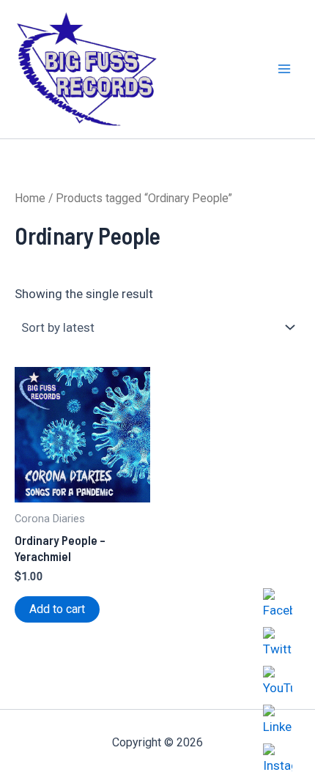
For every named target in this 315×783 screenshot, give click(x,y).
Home (30, 198)
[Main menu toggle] (284, 69)
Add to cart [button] (57, 609)
